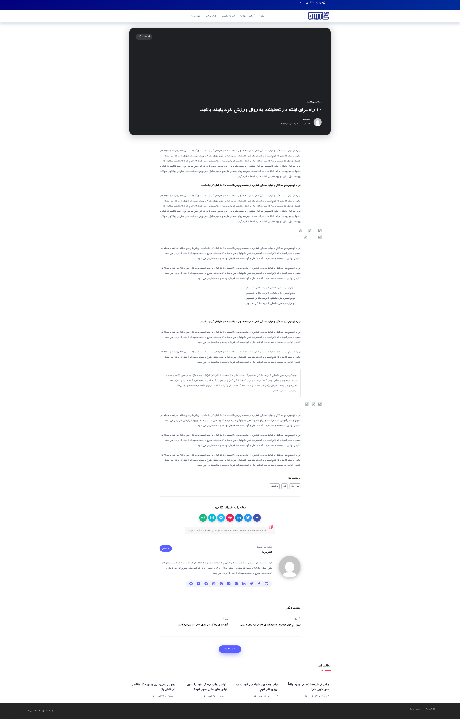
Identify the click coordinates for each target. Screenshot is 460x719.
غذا (284, 486)
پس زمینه (295, 486)
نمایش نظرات (230, 649)
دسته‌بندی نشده (314, 102)
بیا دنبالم (165, 548)
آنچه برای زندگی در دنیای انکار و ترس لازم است (203, 625)
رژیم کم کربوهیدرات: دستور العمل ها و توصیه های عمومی (270, 625)
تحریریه (306, 119)
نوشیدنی (274, 486)
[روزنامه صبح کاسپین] (318, 16)
